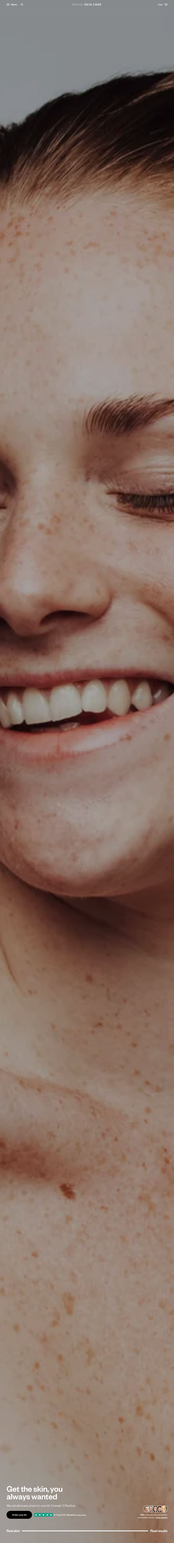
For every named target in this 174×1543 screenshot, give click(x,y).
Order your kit (19, 1514)
